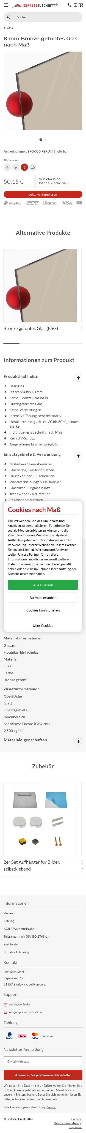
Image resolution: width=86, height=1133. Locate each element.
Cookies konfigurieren (43, 610)
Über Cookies (43, 625)
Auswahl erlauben (43, 597)
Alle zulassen (43, 585)
